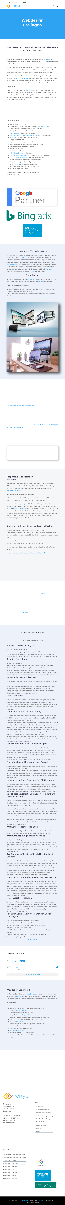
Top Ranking (30, 90)
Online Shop (13, 153)
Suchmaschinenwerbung (20, 157)
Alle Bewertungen (32, 939)
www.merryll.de (10, 1122)
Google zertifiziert (27, 1015)
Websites (43, 593)
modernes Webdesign (21, 78)
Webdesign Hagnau (10, 1175)
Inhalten (13, 498)
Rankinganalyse (14, 133)
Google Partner (11, 264)
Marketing (49, 269)
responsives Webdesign (14, 490)
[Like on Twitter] (19, 970)
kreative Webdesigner (16, 1021)
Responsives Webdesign (14, 504)
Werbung (31, 279)
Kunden (32, 271)
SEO (11, 155)
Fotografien (13, 137)
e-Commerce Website (42, 1109)
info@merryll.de (10, 1120)
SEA (11, 157)
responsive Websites (19, 508)
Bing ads (41, 1015)
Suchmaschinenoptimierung (21, 155)
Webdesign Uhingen (10, 1179)
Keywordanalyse (15, 142)
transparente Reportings (17, 1030)
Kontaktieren (10, 541)
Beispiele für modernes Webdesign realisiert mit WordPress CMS (26, 553)
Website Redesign (41, 1122)
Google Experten (30, 994)
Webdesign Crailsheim (11, 1163)
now (17, 967)
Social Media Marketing (27, 135)
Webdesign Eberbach (10, 1169)
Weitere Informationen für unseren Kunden (21, 406)
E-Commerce (22, 153)
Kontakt (38, 1131)
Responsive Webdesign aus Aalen (14, 1154)
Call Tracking (16, 164)
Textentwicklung (14, 135)
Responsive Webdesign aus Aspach (15, 1157)
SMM (36, 135)
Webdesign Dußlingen (11, 1166)
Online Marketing (41, 1125)
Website (25, 612)
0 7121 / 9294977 (13, 2)
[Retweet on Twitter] (16, 970)
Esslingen (22, 257)
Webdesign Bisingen (10, 1160)
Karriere (38, 1128)
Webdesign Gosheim (10, 1172)
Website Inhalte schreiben (43, 1113)
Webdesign (49, 59)
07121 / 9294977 (15, 1115)
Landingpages (44, 126)
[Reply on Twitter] (13, 970)
